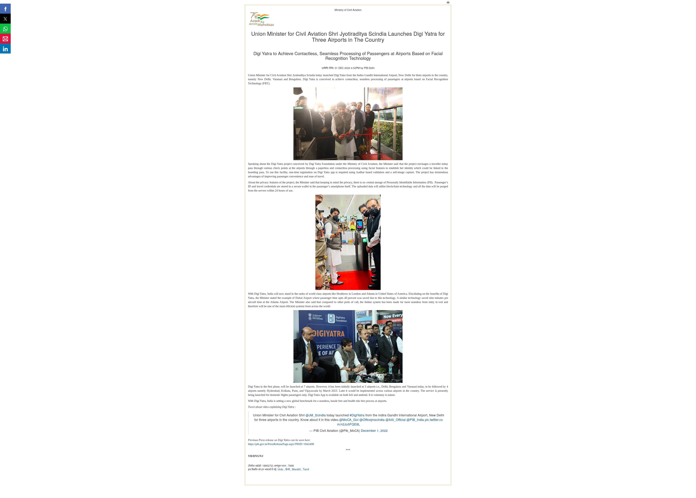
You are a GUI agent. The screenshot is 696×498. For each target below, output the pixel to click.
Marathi (296, 469)
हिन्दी (288, 469)
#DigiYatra (357, 415)
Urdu (281, 469)
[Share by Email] (5, 39)
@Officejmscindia (372, 419)
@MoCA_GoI (349, 419)
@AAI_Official (396, 419)
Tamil (306, 469)
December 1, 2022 (374, 430)
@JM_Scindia (316, 415)
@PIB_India (415, 419)
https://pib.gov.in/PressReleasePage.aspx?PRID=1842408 (281, 444)
